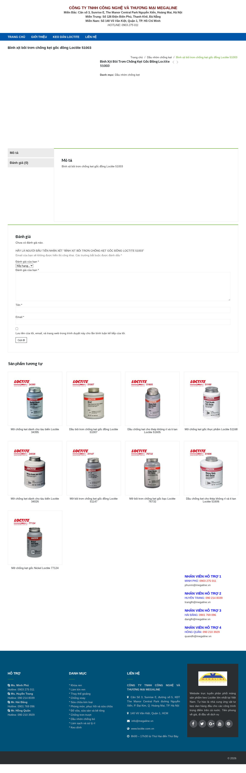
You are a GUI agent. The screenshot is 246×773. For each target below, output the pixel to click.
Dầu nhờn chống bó (83, 718)
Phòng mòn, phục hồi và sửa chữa (92, 706)
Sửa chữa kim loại (82, 702)
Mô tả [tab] (14, 153)
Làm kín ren (78, 689)
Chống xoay (78, 697)
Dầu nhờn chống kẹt (127, 74)
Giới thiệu (39, 37)
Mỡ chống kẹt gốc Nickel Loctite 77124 (173, 64)
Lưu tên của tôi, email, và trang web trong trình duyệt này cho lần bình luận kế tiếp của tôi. (70, 333)
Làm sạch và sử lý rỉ (83, 723)
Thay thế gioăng (81, 693)
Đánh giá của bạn (27, 261)
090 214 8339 (214, 597)
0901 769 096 (207, 614)
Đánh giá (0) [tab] (19, 163)
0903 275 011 (207, 580)
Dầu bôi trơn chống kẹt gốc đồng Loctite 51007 (177, 64)
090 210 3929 (211, 631)
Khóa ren (76, 685)
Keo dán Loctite (66, 37)
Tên (19, 304)
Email (20, 316)
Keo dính (76, 727)
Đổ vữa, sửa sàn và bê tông (88, 710)
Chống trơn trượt (81, 714)
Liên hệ (91, 37)
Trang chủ (16, 37)
